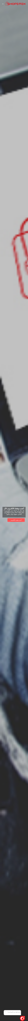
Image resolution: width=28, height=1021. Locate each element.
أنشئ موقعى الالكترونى (16, 520)
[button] (3, 4)
